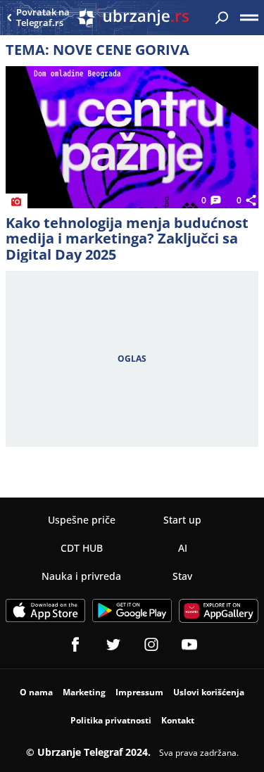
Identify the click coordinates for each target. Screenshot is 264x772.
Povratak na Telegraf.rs (43, 18)
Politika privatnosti (110, 720)
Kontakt (177, 720)
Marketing (84, 692)
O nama (36, 692)
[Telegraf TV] (189, 645)
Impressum (139, 692)
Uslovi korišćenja (208, 692)
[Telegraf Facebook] (75, 645)
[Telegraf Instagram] (151, 645)
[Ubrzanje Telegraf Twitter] (113, 645)
